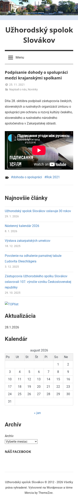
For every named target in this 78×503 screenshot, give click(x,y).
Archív (9, 436)
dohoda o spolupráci (27, 177)
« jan (37, 413)
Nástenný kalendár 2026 (22, 226)
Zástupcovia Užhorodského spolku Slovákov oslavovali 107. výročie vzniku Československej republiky (38, 281)
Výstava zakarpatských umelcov (27, 241)
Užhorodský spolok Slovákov (39, 35)
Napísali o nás (18, 89)
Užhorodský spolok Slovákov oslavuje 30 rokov (38, 211)
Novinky (33, 89)
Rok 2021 (53, 177)
